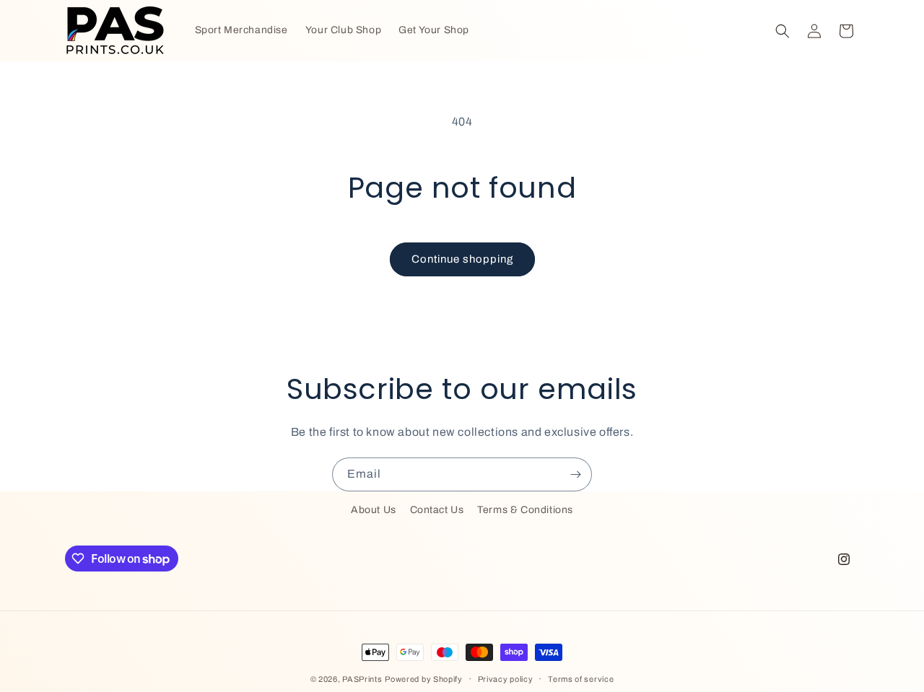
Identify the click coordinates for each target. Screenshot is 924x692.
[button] (782, 31)
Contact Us (437, 509)
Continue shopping (462, 259)
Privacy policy (505, 679)
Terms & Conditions (525, 509)
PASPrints (362, 679)
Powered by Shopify (424, 679)
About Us (373, 509)
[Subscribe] (575, 474)
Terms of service (581, 679)
